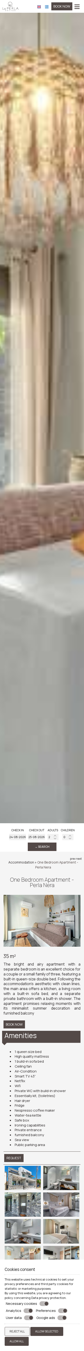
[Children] (68, 837)
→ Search (42, 847)
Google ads (45, 1317)
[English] (39, 6)
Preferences (46, 1310)
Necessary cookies (21, 1303)
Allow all (17, 1341)
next (79, 859)
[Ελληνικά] (47, 6)
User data (14, 1317)
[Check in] (17, 837)
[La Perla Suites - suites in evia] (10, 5)
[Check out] (36, 837)
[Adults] (53, 837)
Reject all (17, 1331)
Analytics (13, 1310)
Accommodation (21, 862)
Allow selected (46, 1331)
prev (73, 859)
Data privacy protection (48, 1298)
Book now (61, 6)
